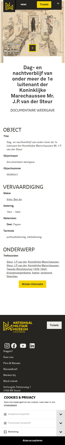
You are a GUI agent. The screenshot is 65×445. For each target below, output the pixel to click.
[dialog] (32, 418)
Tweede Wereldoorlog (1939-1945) (27, 269)
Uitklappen (32, 48)
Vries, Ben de (14, 199)
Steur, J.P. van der (17, 265)
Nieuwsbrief (10, 369)
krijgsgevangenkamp (19, 272)
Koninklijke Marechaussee (43, 262)
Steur (10, 262)
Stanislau (12, 276)
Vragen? (8, 351)
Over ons (8, 357)
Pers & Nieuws (11, 363)
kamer (35, 272)
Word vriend (10, 381)
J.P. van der (20, 262)
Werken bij (9, 375)
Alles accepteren (32, 440)
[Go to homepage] (17, 328)
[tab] (60, 414)
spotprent (46, 272)
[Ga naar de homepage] (9, 6)
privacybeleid (10, 405)
